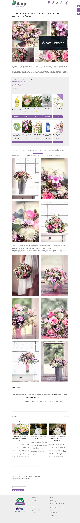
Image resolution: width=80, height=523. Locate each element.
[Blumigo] (19, 4)
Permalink (65, 394)
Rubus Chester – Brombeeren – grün (19, 87)
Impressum (52, 513)
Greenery (22, 9)
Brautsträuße (34, 394)
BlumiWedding (22, 394)
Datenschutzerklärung (54, 510)
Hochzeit (57, 9)
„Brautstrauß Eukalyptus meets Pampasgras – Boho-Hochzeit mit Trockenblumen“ (57, 438)
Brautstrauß (29, 394)
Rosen (46, 394)
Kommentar (14, 465)
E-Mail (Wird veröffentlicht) (18, 484)
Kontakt (33, 507)
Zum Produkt (17, 116)
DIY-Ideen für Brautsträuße (38, 153)
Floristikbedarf (45, 9)
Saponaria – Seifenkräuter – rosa (18, 88)
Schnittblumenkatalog (64, 9)
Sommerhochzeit (50, 394)
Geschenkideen (38, 9)
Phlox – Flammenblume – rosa (17, 84)
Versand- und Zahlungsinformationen (57, 507)
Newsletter (34, 506)
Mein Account (52, 515)
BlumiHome (34, 500)
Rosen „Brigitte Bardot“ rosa (17, 85)
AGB (51, 509)
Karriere (33, 513)
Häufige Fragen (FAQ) (36, 510)
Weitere (66, 416)
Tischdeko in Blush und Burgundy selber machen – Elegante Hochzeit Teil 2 (20, 438)
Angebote (52, 9)
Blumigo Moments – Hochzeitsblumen (57, 503)
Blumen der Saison (16, 9)
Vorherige (14, 416)
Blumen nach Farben (30, 9)
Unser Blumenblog (35, 497)
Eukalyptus (39, 394)
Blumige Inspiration (16, 394)
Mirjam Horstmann (58, 394)
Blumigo (51, 497)
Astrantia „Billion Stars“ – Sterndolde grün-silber (21, 81)
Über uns (33, 512)
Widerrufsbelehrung (54, 512)
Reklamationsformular (36, 509)
